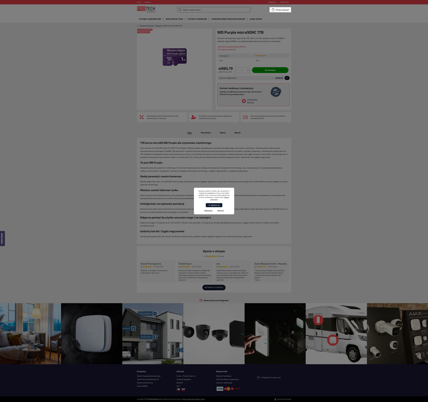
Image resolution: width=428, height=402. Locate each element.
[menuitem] (150, 19)
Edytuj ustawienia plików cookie (193, 399)
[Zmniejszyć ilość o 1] (236, 70)
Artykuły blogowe (184, 379)
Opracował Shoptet (284, 399)
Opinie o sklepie (214, 251)
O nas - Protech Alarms (186, 376)
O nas (139, 2)
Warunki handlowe (224, 376)
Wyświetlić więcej (214, 287)
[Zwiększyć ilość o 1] (248, 70)
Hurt (178, 386)
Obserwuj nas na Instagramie (216, 300)
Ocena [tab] (223, 132)
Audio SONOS (142, 386)
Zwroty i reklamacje (224, 383)
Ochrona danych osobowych (227, 379)
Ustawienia (208, 210)
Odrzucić (221, 210)
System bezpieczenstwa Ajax (149, 376)
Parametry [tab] (206, 132)
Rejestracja (285, 2)
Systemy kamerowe (145, 383)
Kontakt (148, 2)
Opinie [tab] (238, 132)
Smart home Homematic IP (148, 379)
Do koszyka (270, 70)
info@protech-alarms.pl (252, 100)
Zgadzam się (215, 205)
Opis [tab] (190, 132)
